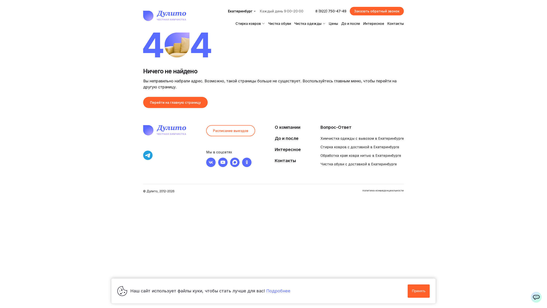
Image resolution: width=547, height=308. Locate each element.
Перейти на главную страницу (175, 102)
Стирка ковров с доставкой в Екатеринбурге (360, 147)
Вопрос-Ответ (336, 127)
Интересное (373, 23)
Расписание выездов (230, 131)
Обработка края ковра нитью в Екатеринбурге (361, 155)
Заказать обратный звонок (377, 11)
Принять (418, 291)
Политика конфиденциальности (383, 191)
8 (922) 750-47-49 (330, 11)
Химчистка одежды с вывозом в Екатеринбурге (362, 138)
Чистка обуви (279, 23)
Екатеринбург (240, 11)
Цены (333, 23)
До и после (350, 23)
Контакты (395, 23)
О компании (287, 127)
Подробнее (278, 290)
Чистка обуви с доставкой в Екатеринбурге (359, 164)
